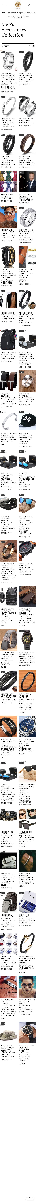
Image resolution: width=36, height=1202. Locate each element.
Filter (6, 46)
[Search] (6, 5)
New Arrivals (13, 13)
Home (4, 13)
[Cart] (33, 5)
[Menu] (2, 5)
